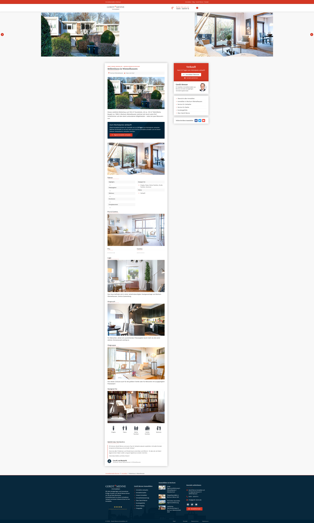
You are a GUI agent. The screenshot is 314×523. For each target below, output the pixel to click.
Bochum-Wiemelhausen (116, 73)
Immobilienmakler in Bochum (113, 2)
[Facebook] (187, 504)
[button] (196, 120)
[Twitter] (192, 504)
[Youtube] (196, 504)
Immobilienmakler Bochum (112, 473)
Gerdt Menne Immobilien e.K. (119, 521)
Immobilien (124, 473)
